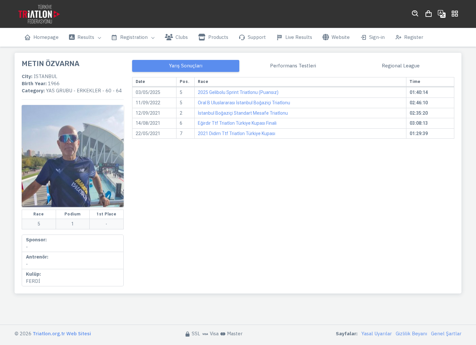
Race (203, 81)
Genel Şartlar (446, 333)
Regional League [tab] (401, 66)
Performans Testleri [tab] (293, 66)
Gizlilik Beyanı (411, 333)
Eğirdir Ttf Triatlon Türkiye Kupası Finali (237, 123)
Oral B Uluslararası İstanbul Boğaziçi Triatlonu (244, 102)
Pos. (185, 81)
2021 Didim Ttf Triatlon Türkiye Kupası (236, 133)
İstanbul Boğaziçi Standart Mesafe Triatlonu (243, 113)
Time (415, 81)
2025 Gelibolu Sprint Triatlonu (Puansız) (238, 92)
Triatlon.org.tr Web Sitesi (62, 333)
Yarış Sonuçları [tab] (185, 66)
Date (140, 81)
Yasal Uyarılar (376, 333)
